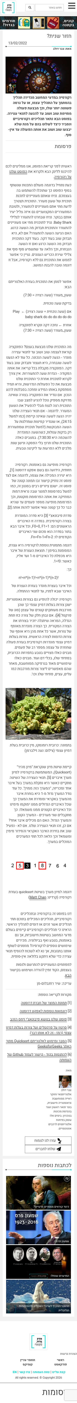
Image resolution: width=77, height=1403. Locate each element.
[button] (29, 7)
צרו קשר (24, 1372)
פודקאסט (60, 1364)
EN (15, 1372)
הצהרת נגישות (68, 1354)
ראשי (60, 1360)
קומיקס (28, 1364)
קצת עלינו (58, 1372)
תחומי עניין (27, 1360)
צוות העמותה (41, 1372)
